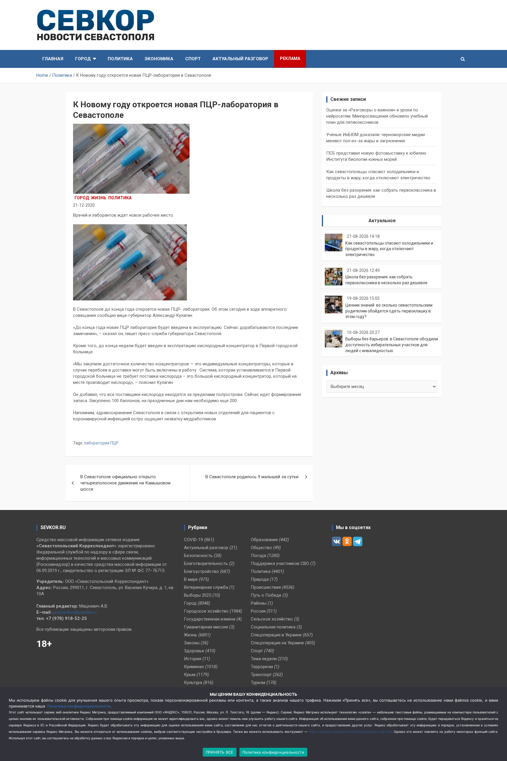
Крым (189, 674)
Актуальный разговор (240, 58)
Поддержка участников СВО (280, 563)
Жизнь (98, 197)
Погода (258, 555)
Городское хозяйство (206, 611)
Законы (192, 642)
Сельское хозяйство (272, 619)
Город (83, 58)
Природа (260, 579)
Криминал (194, 666)
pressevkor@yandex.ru (75, 612)
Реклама (290, 58)
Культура (193, 682)
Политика (120, 58)
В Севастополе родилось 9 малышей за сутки (251, 476)
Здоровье (194, 650)
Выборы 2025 (197, 595)
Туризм (258, 682)
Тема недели (264, 658)
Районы (258, 603)
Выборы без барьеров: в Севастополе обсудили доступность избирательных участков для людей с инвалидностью (391, 345)
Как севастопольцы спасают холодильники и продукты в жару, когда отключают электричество (389, 249)
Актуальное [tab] (382, 220)
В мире (191, 579)
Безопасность (198, 555)
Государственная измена (209, 619)
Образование (264, 539)
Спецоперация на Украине (277, 642)
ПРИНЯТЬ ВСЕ (220, 752)
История (192, 658)
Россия (258, 611)
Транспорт (261, 674)
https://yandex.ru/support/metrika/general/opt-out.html (350, 732)
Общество (261, 547)
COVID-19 (193, 539)
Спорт (193, 58)
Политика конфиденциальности (78, 706)
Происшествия (266, 587)
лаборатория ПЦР (101, 443)
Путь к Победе (266, 595)
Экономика (159, 58)
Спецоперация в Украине (276, 635)
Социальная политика (273, 627)
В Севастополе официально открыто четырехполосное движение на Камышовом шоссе (125, 483)
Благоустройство (201, 571)
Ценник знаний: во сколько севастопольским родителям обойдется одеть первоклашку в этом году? (388, 311)
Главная (52, 58)
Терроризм (262, 666)
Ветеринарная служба (206, 587)
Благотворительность (206, 563)
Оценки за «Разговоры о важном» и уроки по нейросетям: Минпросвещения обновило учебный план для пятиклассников (377, 116)
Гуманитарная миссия (206, 627)
